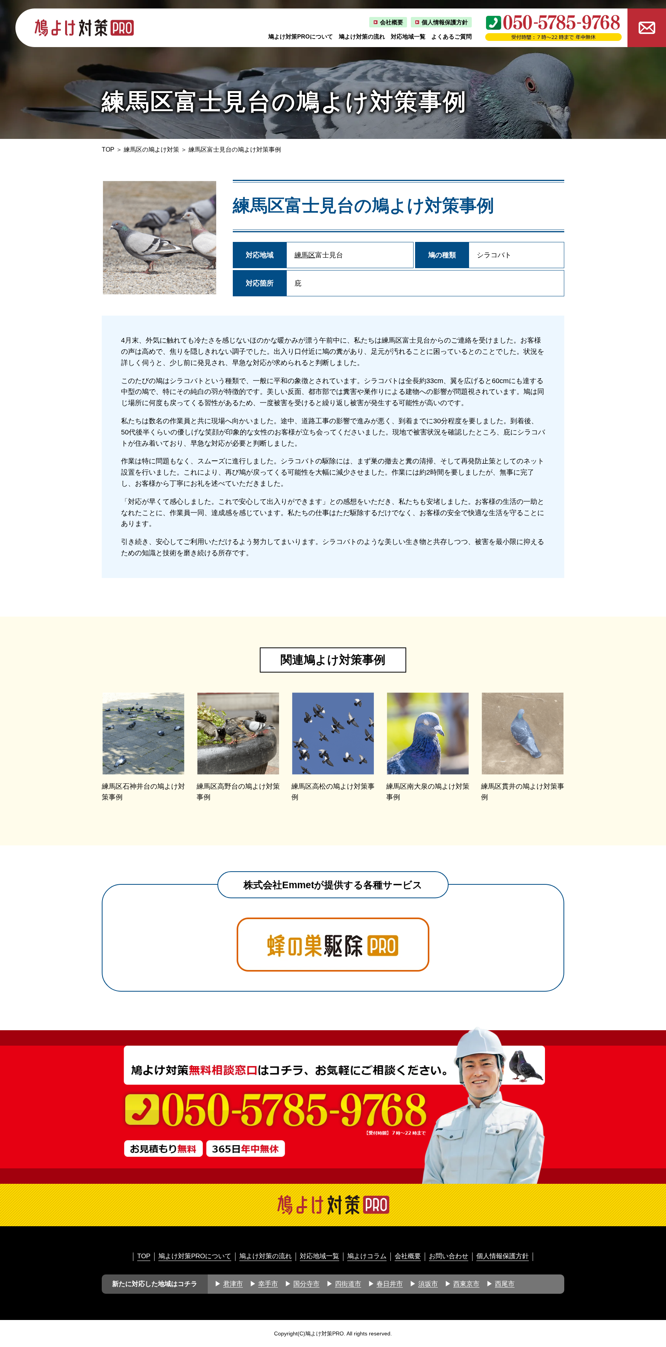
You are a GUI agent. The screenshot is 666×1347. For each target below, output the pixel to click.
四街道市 (348, 1284)
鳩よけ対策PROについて (300, 36)
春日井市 (390, 1284)
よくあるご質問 (451, 36)
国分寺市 (306, 1284)
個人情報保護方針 (445, 22)
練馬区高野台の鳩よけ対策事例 (238, 792)
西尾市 (505, 1284)
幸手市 (268, 1284)
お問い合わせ (448, 1256)
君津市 (233, 1284)
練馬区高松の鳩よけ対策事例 (333, 792)
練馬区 (304, 255)
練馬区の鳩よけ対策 (151, 149)
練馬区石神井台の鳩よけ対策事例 (143, 792)
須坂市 (428, 1284)
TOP (108, 149)
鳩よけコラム (367, 1256)
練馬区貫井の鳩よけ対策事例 (522, 792)
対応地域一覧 (408, 36)
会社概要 (391, 22)
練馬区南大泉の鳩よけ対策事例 (427, 792)
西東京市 (466, 1284)
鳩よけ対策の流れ (362, 36)
